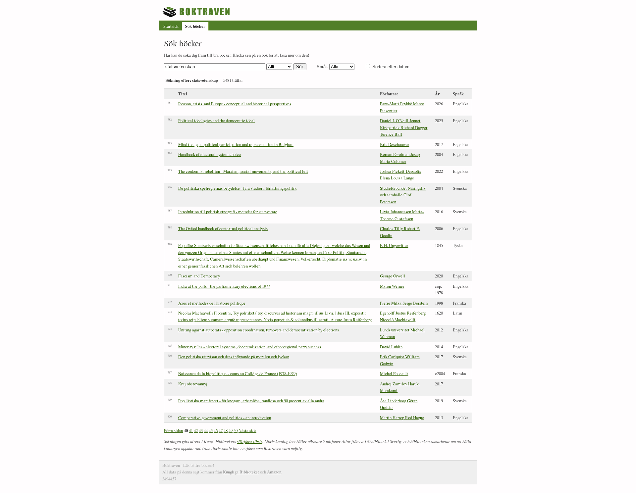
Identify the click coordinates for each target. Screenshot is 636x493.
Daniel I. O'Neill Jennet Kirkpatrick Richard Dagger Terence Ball (403, 127)
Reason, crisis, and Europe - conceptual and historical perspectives (234, 104)
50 (236, 430)
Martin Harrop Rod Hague (402, 417)
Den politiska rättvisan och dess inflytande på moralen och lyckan (233, 357)
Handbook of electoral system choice (209, 154)
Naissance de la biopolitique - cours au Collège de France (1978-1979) (237, 373)
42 (196, 430)
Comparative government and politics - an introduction (224, 417)
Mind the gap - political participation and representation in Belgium (235, 144)
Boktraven (197, 12)
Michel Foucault (394, 373)
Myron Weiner (392, 286)
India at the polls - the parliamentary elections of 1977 (224, 286)
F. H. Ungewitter (394, 245)
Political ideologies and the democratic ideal (216, 120)
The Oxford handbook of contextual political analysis (223, 228)
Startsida (171, 26)
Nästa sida (247, 430)
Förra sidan (173, 430)
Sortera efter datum (390, 66)
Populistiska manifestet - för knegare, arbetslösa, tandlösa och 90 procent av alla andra (251, 401)
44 (206, 430)
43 (201, 430)
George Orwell (392, 276)
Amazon (274, 472)
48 (226, 430)
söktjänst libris (249, 441)
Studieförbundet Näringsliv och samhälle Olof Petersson (403, 195)
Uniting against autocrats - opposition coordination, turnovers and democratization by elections (258, 330)
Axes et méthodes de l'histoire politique (211, 303)
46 (216, 430)
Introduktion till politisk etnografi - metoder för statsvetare (227, 212)
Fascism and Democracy (199, 276)
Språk (322, 66)
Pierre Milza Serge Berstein (404, 303)
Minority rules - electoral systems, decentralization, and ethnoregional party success (249, 347)
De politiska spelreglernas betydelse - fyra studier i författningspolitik (237, 188)
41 (191, 430)
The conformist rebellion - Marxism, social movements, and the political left (243, 171)
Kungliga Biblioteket (241, 472)
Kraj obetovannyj (192, 384)
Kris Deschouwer (394, 144)
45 (211, 430)
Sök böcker (195, 26)
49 (231, 430)
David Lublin (391, 347)
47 (221, 430)
